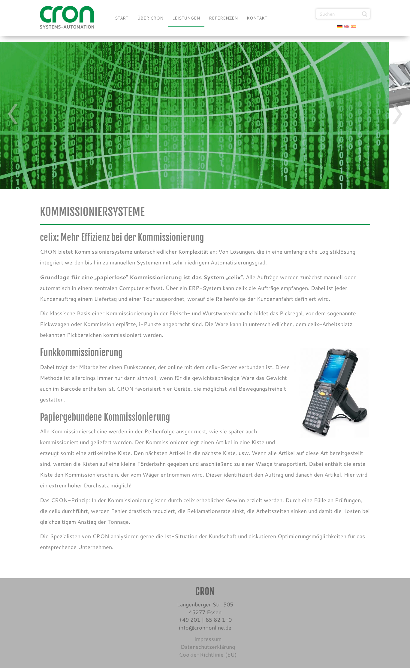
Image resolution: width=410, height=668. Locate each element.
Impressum (208, 638)
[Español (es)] (353, 25)
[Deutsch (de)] (339, 25)
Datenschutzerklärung (208, 646)
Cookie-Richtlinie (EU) (208, 654)
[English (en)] (346, 25)
